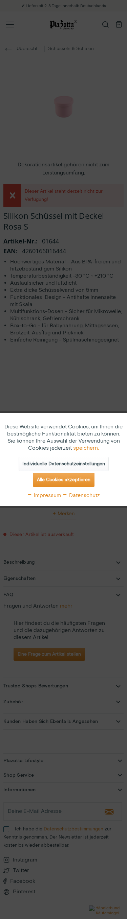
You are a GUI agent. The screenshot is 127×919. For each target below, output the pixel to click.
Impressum (47, 495)
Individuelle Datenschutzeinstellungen (63, 464)
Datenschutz (84, 495)
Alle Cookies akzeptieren (63, 480)
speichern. (86, 448)
